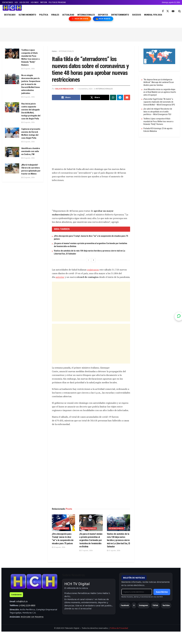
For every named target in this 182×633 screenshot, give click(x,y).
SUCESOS (136, 14)
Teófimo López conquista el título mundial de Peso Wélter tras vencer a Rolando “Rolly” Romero (158, 121)
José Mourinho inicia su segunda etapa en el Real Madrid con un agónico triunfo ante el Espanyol (159, 92)
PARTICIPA (43, 2)
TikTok (155, 605)
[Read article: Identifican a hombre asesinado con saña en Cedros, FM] (12, 152)
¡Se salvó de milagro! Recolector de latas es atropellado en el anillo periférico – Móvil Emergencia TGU (157, 111)
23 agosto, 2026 (29, 69)
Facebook (125, 605)
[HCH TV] (34, 581)
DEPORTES (103, 14)
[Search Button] (179, 11)
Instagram (143, 605)
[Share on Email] (127, 97)
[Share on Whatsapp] (113, 97)
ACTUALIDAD (68, 14)
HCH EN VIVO (24, 2)
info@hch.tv (22, 601)
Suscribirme (162, 592)
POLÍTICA (43, 14)
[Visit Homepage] (12, 7)
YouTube (166, 605)
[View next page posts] (93, 260)
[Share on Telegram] (120, 97)
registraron (93, 269)
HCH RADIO (35, 2)
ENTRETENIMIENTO (120, 14)
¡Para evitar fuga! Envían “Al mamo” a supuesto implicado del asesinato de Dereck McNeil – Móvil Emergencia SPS (159, 102)
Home (54, 51)
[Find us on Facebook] (163, 11)
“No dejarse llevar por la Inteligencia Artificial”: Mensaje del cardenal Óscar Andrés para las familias (158, 82)
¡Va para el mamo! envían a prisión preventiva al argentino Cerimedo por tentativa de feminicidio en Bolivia (90, 540)
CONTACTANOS (7, 2)
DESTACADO (9, 14)
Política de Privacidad (119, 628)
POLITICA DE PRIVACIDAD (57, 2)
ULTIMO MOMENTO (27, 14)
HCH (16, 2)
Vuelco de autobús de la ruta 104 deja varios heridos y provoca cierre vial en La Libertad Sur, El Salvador (118, 540)
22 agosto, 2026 (59, 547)
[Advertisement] (91, 34)
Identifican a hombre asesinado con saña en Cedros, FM (30, 151)
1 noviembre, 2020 (84, 89)
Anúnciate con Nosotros (32, 616)
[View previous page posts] (88, 260)
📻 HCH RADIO (103, 19)
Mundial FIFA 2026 (153, 14)
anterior (60, 277)
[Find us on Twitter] (167, 11)
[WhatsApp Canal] (179, 316)
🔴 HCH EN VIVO (80, 19)
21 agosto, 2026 (87, 550)
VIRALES (55, 14)
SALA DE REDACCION (64, 89)
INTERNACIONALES (86, 14)
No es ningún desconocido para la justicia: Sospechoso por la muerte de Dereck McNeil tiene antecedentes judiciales (30, 84)
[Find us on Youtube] (173, 11)
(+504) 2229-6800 (27, 605)
